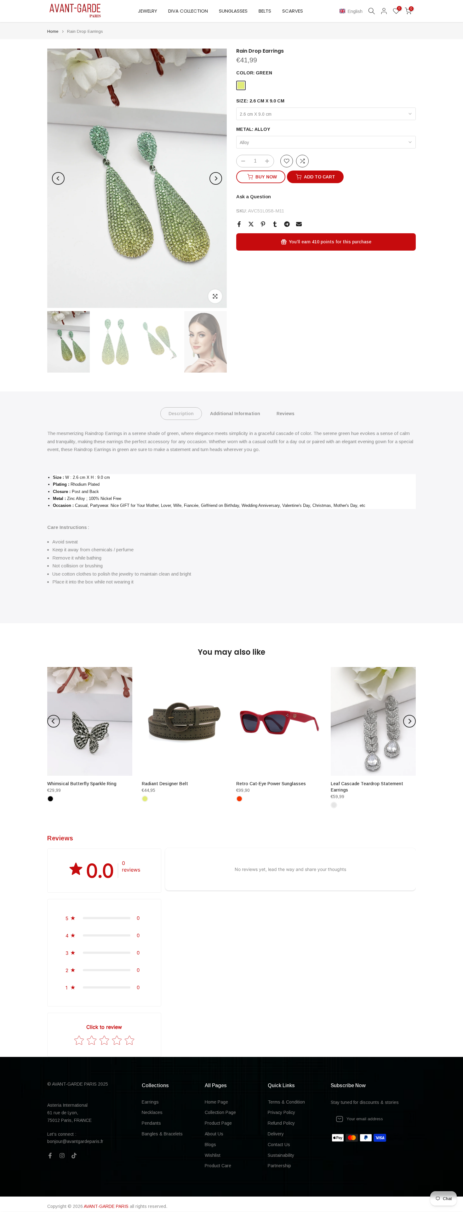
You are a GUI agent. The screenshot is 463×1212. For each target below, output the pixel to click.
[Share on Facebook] (239, 224)
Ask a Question (253, 196)
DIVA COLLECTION (188, 11)
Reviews (285, 413)
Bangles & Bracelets (162, 1133)
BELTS (265, 11)
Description (181, 413)
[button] (352, 11)
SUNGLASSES (233, 11)
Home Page (216, 1102)
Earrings (150, 1102)
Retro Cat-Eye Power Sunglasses (271, 783)
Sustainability (281, 1155)
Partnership (279, 1165)
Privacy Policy (281, 1112)
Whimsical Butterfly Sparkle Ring (81, 783)
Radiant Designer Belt (165, 783)
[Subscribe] (404, 1119)
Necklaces (152, 1112)
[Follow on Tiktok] (74, 1155)
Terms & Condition (286, 1102)
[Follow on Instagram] (62, 1155)
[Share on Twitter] (251, 224)
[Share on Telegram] (287, 224)
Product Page (218, 1123)
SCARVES (292, 11)
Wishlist (212, 1155)
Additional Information (235, 413)
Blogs (210, 1144)
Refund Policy (281, 1123)
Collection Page (220, 1112)
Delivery (276, 1133)
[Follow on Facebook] (50, 1155)
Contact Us (279, 1144)
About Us (214, 1133)
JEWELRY (147, 11)
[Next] (215, 178)
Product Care (218, 1165)
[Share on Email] (299, 224)
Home (52, 31)
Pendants (151, 1123)
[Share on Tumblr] (275, 224)
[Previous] (58, 178)
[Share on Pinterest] (263, 224)
